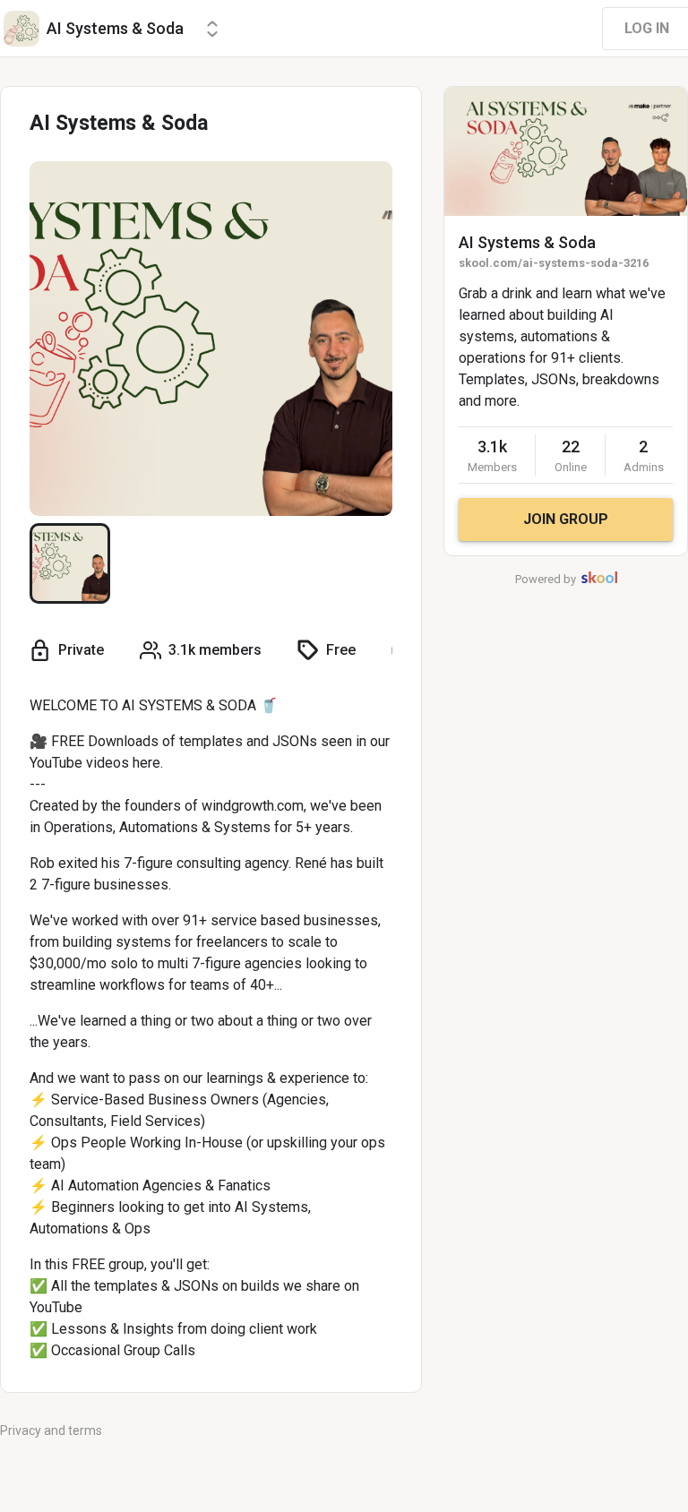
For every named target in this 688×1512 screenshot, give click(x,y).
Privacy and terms (51, 1430)
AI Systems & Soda (527, 242)
